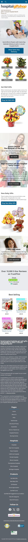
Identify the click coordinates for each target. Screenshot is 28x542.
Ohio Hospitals (14, 466)
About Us (14, 414)
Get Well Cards (14, 490)
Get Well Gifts (14, 478)
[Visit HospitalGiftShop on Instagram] (18, 509)
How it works (14, 184)
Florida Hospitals (14, 457)
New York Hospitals (14, 448)
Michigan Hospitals (14, 469)
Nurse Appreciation (14, 487)
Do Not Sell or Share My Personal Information (14, 520)
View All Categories (14, 496)
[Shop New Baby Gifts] (14, 219)
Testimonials (14, 420)
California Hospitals (14, 454)
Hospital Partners (14, 433)
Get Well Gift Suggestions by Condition (14, 493)
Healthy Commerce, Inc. (22, 539)
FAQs (14, 417)
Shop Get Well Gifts (8, 100)
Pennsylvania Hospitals (14, 463)
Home (14, 411)
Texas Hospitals (14, 451)
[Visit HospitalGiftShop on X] (14, 509)
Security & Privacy (14, 423)
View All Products (14, 500)
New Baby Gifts (14, 481)
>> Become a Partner (10, 393)
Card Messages (14, 260)
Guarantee (14, 426)
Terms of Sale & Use (14, 430)
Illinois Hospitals (14, 460)
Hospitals (14, 445)
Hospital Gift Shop (14, 7)
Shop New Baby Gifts (9, 203)
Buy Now (14, 157)
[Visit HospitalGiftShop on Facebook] (10, 509)
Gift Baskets (14, 484)
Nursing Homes (14, 436)
